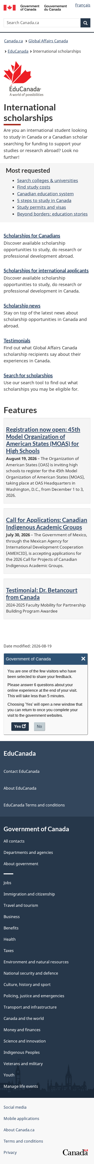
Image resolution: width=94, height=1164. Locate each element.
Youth (9, 1075)
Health (10, 939)
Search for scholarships (28, 375)
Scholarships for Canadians (32, 235)
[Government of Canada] (35, 7)
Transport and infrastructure (30, 1007)
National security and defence (31, 973)
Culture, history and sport (27, 984)
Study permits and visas (41, 207)
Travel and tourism (21, 905)
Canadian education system (45, 194)
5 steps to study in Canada (44, 200)
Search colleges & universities (47, 180)
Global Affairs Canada (48, 41)
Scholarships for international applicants (46, 270)
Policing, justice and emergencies (34, 995)
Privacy (10, 1152)
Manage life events (21, 1086)
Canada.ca (13, 41)
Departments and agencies (28, 852)
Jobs (7, 882)
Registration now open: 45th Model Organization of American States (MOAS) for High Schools (43, 440)
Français (82, 5)
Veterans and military (23, 1063)
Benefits (11, 928)
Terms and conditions (23, 1141)
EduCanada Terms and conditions (34, 805)
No (39, 726)
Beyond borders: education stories (52, 214)
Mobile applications (21, 1118)
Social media (15, 1107)
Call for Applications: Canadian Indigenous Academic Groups (46, 523)
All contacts (14, 841)
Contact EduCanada (22, 771)
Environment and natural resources (36, 962)
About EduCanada (20, 788)
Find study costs (33, 187)
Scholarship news (22, 305)
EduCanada (18, 51)
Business (12, 916)
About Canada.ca (19, 1129)
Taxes (9, 950)
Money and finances (22, 1029)
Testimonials (17, 340)
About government (21, 863)
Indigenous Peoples (22, 1052)
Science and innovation (25, 1041)
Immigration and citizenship (29, 894)
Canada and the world (24, 1018)
